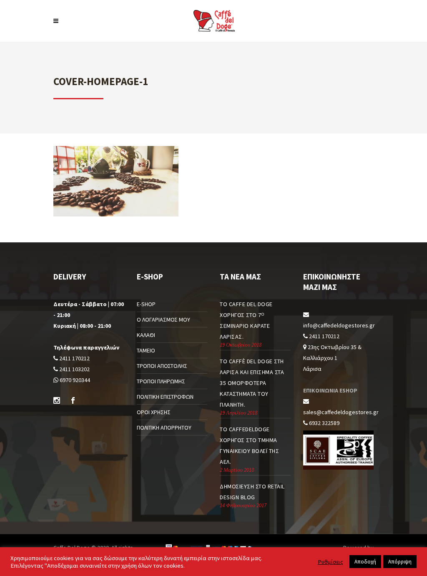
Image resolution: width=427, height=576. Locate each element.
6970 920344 (74, 380)
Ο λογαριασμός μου (163, 319)
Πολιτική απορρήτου (164, 427)
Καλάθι (146, 335)
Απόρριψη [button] (400, 561)
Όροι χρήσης (154, 412)
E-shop (146, 304)
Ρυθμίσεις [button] (330, 562)
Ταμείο (146, 350)
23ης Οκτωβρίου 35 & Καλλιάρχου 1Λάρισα (332, 357)
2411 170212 (74, 358)
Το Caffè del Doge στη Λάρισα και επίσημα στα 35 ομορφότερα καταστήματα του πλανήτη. (252, 382)
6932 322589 (323, 423)
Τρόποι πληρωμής (161, 381)
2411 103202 (74, 369)
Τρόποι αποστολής (162, 366)
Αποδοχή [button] (365, 561)
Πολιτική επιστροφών (165, 396)
